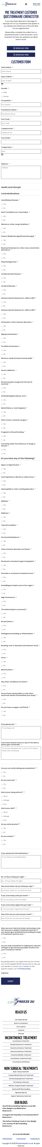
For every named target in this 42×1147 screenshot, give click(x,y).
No (4, 208)
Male (5, 92)
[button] (26, 4)
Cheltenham (7, 1139)
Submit (10, 981)
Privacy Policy (25, 969)
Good (5, 796)
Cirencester (21, 1139)
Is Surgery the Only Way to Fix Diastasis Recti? (20, 1115)
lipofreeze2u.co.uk (25, 1143)
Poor (5, 804)
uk (14, 1134)
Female (6, 96)
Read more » (7, 1111)
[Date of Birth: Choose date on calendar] (2, 84)
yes (4, 216)
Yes (4, 204)
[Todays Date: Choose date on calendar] (2, 155)
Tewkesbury (35, 1139)
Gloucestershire (22, 1134)
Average (6, 800)
